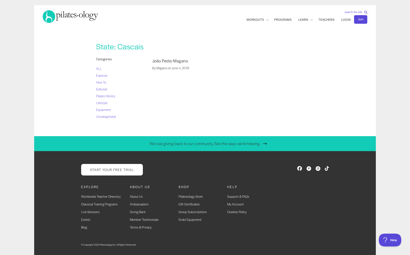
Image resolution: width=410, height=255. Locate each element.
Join (360, 19)
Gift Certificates (189, 204)
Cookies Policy (237, 211)
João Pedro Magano (170, 61)
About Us (136, 196)
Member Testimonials (144, 219)
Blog (84, 227)
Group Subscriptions (193, 211)
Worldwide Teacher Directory (101, 196)
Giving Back (138, 211)
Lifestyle (101, 102)
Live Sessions (90, 211)
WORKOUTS (255, 19)
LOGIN (346, 19)
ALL (99, 68)
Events (85, 219)
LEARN (303, 19)
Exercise (101, 75)
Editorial (101, 89)
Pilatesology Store (191, 196)
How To (101, 82)
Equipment (103, 109)
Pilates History (105, 96)
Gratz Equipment (190, 219)
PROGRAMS (282, 19)
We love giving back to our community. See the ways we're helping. (205, 143)
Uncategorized (106, 116)
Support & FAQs (238, 196)
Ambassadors (139, 204)
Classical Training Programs (99, 204)
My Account (235, 204)
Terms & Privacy (141, 227)
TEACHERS (326, 19)
